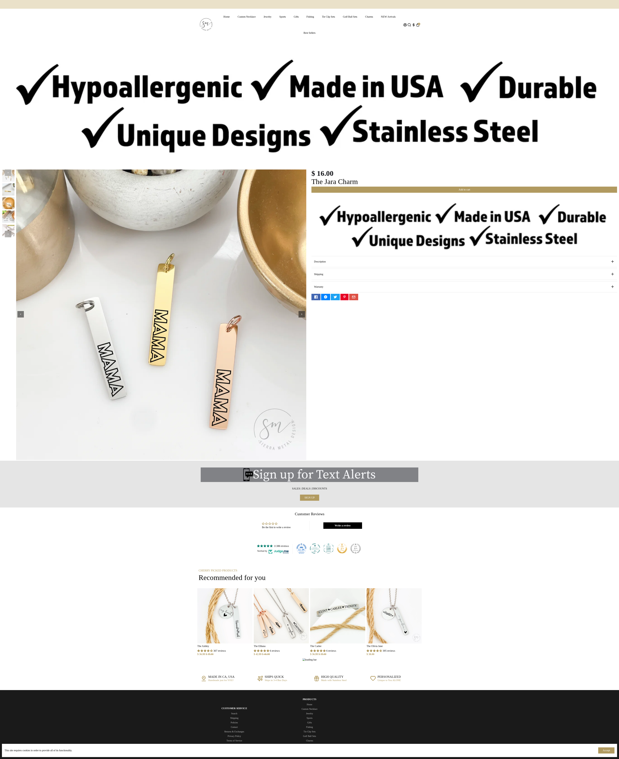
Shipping (234, 718)
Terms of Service (234, 740)
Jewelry (267, 16)
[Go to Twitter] (335, 297)
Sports (282, 16)
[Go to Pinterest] (344, 297)
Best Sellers (309, 32)
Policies (234, 722)
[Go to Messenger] (325, 297)
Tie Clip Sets (328, 16)
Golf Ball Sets (350, 16)
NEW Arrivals (388, 16)
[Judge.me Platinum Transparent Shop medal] (315, 548)
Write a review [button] (343, 525)
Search (234, 713)
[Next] (8, 234)
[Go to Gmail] (353, 297)
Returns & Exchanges (234, 731)
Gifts (296, 16)
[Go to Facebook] (315, 297)
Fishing (310, 16)
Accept (606, 750)
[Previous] (8, 172)
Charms (369, 16)
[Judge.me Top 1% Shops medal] (342, 548)
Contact (234, 727)
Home (226, 16)
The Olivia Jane (375, 646)
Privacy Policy (234, 736)
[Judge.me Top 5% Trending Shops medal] (355, 548)
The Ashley (203, 646)
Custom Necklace (247, 16)
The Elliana (259, 646)
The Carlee (315, 646)
